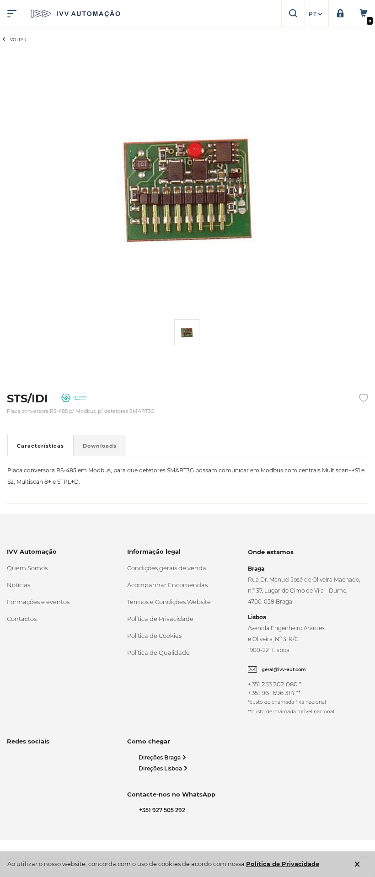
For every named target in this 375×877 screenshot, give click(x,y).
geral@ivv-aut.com (284, 670)
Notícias (18, 584)
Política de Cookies (154, 635)
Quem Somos (27, 568)
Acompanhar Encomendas (167, 584)
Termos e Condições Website (169, 601)
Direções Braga (160, 757)
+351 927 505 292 (160, 810)
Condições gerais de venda (166, 568)
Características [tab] (40, 446)
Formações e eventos (38, 601)
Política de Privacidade (160, 618)
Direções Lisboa (161, 768)
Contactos (22, 618)
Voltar (18, 39)
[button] (316, 14)
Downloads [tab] (100, 446)
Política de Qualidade (158, 652)
